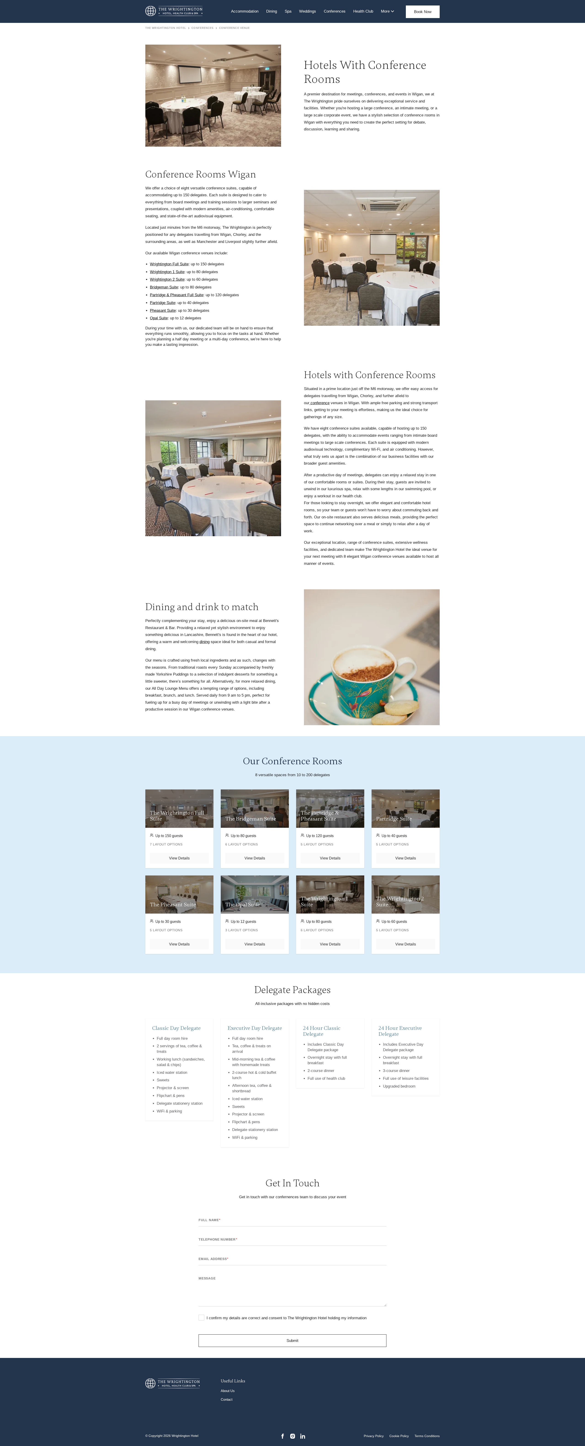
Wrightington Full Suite (169, 264)
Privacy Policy (374, 1436)
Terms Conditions (427, 1436)
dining (204, 642)
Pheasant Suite (163, 310)
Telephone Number (218, 1239)
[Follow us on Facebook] (282, 1436)
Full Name (209, 1220)
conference (319, 403)
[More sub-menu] (392, 11)
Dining (271, 11)
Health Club (363, 11)
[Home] (173, 11)
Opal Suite (159, 318)
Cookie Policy (399, 1436)
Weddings (307, 11)
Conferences (335, 11)
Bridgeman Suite (164, 287)
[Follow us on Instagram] (292, 1436)
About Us (228, 1391)
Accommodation (244, 11)
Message (207, 1278)
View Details (179, 858)
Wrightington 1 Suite (167, 272)
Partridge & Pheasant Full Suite (176, 295)
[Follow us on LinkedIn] (303, 1436)
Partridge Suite (162, 303)
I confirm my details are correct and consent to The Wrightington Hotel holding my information (287, 1318)
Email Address (213, 1258)
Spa (288, 11)
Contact (226, 1399)
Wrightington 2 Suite (167, 279)
